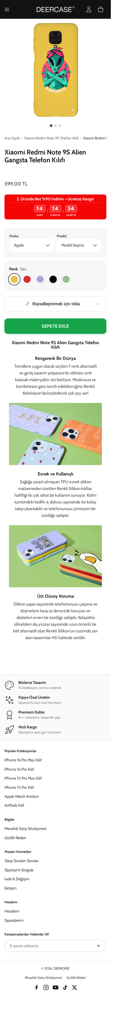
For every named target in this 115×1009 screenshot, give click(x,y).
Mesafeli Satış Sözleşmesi (25, 828)
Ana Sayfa (12, 138)
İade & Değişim (16, 878)
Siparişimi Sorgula (18, 869)
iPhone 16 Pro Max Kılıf (23, 759)
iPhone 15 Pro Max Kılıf (23, 778)
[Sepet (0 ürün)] (100, 9)
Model (61, 236)
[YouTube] (55, 987)
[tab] (51, 125)
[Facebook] (36, 987)
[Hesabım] (89, 9)
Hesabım (11, 911)
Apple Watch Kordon (21, 796)
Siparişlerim (13, 920)
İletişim (10, 888)
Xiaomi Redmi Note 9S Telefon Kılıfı (51, 138)
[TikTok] (65, 987)
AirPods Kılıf (14, 805)
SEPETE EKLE (55, 326)
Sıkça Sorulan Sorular (21, 860)
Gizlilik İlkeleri (15, 837)
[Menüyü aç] (7, 10)
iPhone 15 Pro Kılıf (19, 787)
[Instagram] (46, 987)
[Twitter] (74, 987)
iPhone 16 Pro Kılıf (19, 769)
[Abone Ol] (98, 945)
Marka (13, 236)
